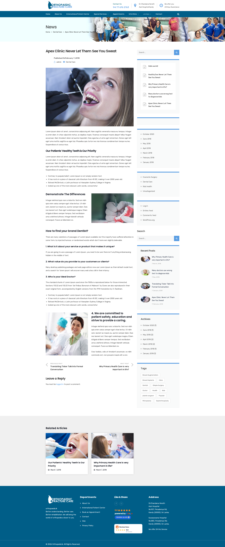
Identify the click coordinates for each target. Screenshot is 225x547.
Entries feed (148, 211)
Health (154, 390)
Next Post (114, 367)
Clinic (161, 380)
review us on (121, 517)
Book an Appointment (91, 512)
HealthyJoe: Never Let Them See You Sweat (160, 76)
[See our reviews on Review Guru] (128, 529)
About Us (58, 14)
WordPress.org (149, 220)
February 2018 (148, 158)
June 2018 (147, 139)
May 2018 (146, 144)
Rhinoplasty (147, 401)
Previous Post (66, 367)
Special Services (100, 14)
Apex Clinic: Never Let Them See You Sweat (159, 104)
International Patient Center (77, 14)
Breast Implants (148, 380)
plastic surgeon (148, 396)
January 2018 (148, 162)
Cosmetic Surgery (150, 177)
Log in (145, 206)
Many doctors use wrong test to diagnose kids (160, 95)
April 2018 (147, 148)
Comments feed (149, 215)
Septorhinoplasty (162, 401)
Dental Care (57, 32)
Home (48, 14)
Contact (159, 14)
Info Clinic (133, 14)
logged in (60, 384)
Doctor (145, 390)
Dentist (145, 385)
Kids (163, 390)
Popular (162, 396)
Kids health (147, 186)
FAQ (83, 521)
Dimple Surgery (158, 385)
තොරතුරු (146, 14)
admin (58, 62)
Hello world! (153, 66)
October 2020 (148, 134)
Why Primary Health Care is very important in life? (159, 85)
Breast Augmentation (150, 375)
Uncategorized (149, 191)
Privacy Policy (87, 525)
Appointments (118, 14)
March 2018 (147, 153)
